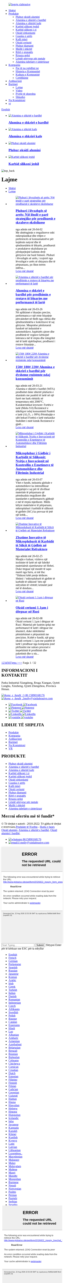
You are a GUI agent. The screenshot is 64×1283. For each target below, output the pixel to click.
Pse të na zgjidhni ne (27, 68)
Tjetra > (14, 662)
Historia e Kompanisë (28, 71)
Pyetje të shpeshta (26, 93)
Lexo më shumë (25, 271)
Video (19, 90)
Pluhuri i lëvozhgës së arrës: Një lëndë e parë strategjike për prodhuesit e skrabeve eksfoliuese (35, 216)
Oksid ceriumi (23, 42)
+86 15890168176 (34, 695)
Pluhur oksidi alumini (28, 16)
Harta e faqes (47, 826)
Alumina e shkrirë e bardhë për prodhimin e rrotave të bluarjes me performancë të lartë (33, 296)
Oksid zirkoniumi (25, 32)
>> (20, 662)
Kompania (14, 64)
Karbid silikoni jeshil (27, 26)
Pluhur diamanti (24, 45)
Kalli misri (21, 39)
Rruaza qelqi (23, 55)
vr (10, 103)
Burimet (13, 84)
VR (11, 748)
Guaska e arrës (24, 36)
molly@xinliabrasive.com (38, 698)
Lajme (19, 87)
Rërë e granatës (24, 52)
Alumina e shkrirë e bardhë (31, 20)
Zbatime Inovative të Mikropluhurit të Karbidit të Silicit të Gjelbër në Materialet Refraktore (35, 543)
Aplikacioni (15, 80)
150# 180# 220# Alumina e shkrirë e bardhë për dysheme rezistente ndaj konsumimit (35, 373)
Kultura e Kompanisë (28, 74)
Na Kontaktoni (17, 100)
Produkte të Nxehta (27, 826)
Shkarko (20, 97)
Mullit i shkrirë (24, 48)
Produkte (14, 13)
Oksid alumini (9, 830)
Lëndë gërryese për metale (30, 58)
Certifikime (22, 77)
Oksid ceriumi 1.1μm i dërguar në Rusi (32, 609)
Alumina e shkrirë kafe (28, 23)
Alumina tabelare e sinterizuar (32, 61)
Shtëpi (12, 10)
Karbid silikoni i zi (26, 29)
